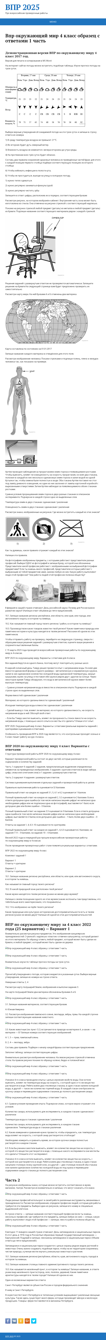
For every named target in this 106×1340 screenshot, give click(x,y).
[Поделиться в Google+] (27, 1321)
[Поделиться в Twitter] (33, 1321)
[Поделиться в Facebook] (7, 1321)
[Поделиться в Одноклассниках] (20, 1321)
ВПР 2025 (22, 7)
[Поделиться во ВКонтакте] (14, 1321)
